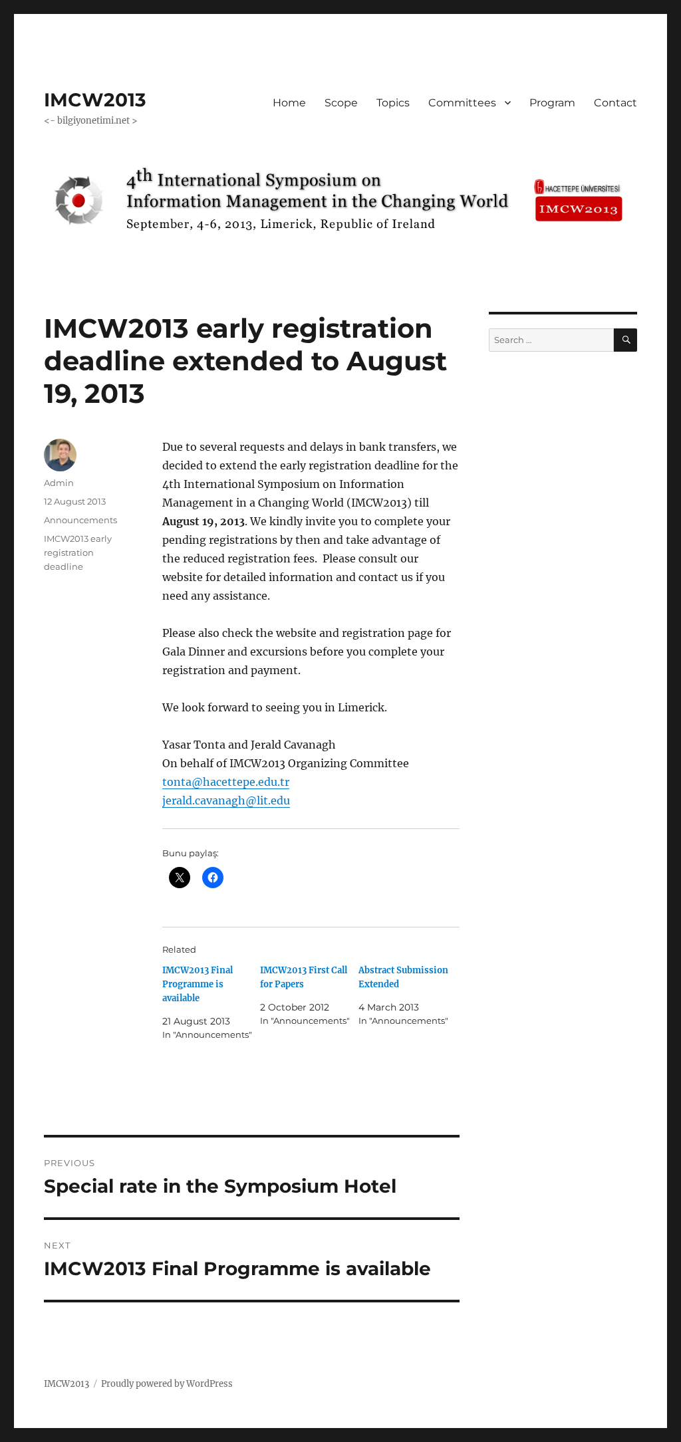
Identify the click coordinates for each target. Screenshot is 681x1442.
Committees (462, 102)
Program (552, 102)
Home (289, 102)
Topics (393, 102)
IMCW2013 (95, 99)
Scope (341, 102)
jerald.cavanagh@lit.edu (226, 800)
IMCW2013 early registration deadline (78, 552)
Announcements (80, 520)
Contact (615, 102)
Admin (59, 482)
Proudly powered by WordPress (167, 1383)
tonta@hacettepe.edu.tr (225, 781)
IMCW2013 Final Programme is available (197, 984)
